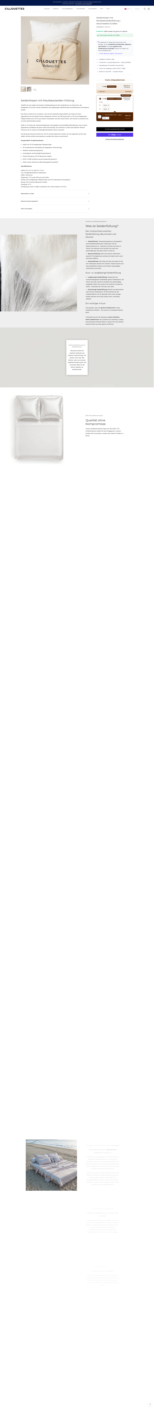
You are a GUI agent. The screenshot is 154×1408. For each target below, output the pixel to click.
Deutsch (137, 9)
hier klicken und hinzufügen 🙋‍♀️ (83, 3)
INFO (101, 8)
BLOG (108, 8)
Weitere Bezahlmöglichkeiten (114, 139)
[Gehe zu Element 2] (29, 89)
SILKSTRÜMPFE (80, 8)
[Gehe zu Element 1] (23, 89)
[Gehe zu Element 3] (34, 89)
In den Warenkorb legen (115, 129)
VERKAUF (56, 8)
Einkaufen (47, 8)
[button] (114, 92)
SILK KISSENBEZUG (67, 8)
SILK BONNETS (92, 8)
